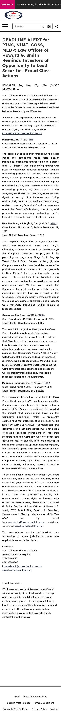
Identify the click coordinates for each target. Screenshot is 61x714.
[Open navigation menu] (5, 26)
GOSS (40, 315)
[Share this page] (57, 26)
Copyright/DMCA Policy (16, 709)
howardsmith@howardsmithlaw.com (22, 133)
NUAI (53, 223)
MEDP (46, 383)
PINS (30, 139)
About (17, 696)
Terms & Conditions (43, 702)
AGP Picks (7, 4)
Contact (54, 709)
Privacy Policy (39, 709)
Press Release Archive (35, 696)
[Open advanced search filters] (49, 26)
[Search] (42, 26)
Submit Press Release (18, 702)
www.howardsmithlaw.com (28, 526)
